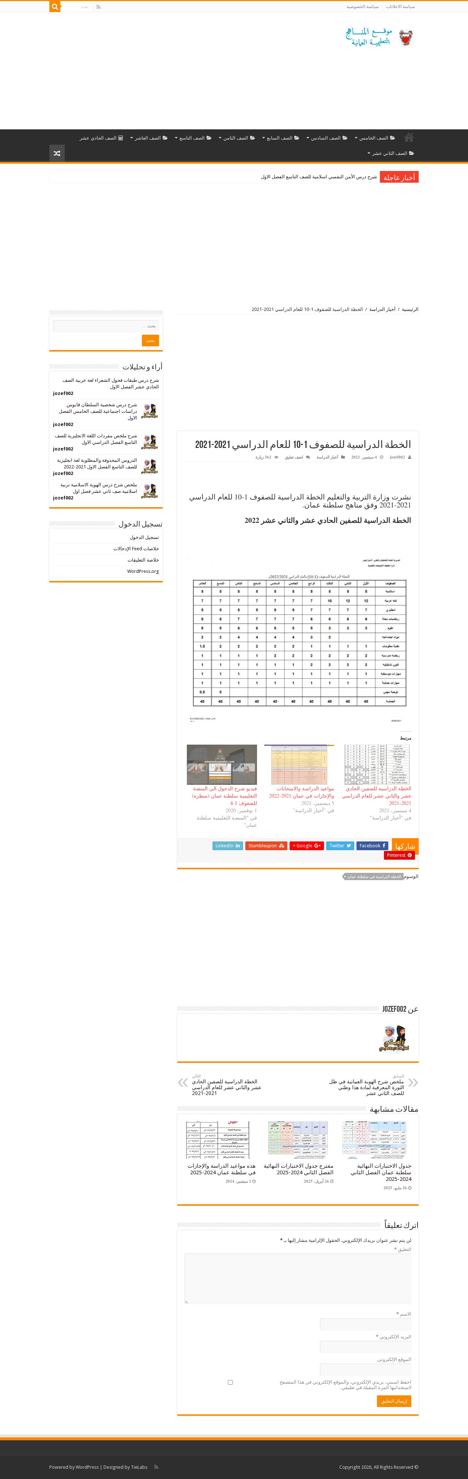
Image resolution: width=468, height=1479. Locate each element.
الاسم (403, 1314)
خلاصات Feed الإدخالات (136, 548)
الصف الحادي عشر (98, 138)
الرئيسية (409, 137)
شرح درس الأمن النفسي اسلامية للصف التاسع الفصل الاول (319, 176)
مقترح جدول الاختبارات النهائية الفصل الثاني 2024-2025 (298, 1169)
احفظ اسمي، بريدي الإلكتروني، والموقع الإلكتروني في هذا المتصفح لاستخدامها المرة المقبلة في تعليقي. (345, 1384)
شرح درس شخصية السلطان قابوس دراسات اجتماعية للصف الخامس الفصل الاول (98, 411)
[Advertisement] (188, 71)
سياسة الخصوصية (363, 6)
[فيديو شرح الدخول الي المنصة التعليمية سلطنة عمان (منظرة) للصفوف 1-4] (222, 764)
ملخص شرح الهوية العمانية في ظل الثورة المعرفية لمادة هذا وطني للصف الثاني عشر (366, 1085)
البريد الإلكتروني (393, 1336)
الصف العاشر (148, 138)
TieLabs (139, 1467)
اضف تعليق (294, 457)
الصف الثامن (235, 138)
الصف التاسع (192, 138)
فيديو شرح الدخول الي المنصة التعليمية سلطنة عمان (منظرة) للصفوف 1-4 (224, 795)
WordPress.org (143, 571)
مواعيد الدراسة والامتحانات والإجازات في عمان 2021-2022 (301, 792)
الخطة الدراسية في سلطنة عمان (374, 876)
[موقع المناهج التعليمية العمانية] (378, 35)
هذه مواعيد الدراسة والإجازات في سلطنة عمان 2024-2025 (222, 1169)
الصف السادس (326, 138)
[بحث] (54, 6)
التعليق (402, 1249)
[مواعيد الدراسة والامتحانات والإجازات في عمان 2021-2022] (299, 764)
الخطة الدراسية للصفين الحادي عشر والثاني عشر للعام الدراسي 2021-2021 (376, 795)
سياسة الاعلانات (400, 6)
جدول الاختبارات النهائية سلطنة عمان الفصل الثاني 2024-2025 (381, 1172)
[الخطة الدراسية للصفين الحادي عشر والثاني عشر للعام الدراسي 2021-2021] (376, 764)
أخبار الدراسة (382, 309)
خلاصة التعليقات (143, 560)
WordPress (87, 1467)
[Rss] (98, 7)
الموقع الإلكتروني (394, 1359)
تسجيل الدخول (144, 537)
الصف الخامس (373, 138)
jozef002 (397, 457)
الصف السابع (279, 138)
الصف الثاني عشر (389, 153)
